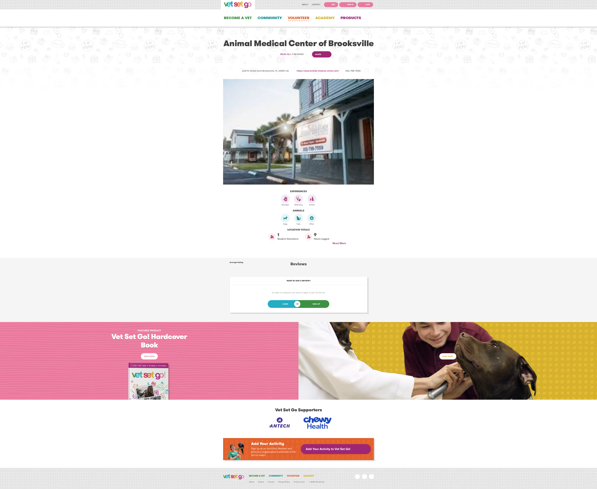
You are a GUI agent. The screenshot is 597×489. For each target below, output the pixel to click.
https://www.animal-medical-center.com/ (318, 70)
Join (333, 5)
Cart (367, 5)
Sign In (350, 5)
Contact (316, 4)
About (305, 4)
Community (270, 18)
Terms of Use (299, 482)
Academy (325, 18)
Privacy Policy (284, 482)
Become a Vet (238, 18)
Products (350, 18)
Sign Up (316, 304)
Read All (285, 54)
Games (261, 482)
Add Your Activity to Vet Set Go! (328, 449)
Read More (340, 243)
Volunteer (298, 18)
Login (285, 304)
